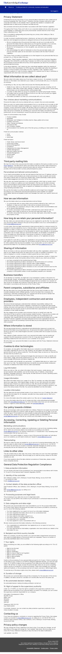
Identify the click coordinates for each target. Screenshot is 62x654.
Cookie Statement (47, 398)
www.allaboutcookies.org (17, 402)
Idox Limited (52, 641)
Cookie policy (45, 648)
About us (11, 7)
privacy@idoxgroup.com (14, 224)
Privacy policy (54, 648)
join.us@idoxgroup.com (45, 244)
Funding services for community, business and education (32, 7)
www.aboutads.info (38, 403)
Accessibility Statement (33, 648)
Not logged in (54, 11)
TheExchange (15, 2)
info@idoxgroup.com (13, 481)
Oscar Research (8, 165)
